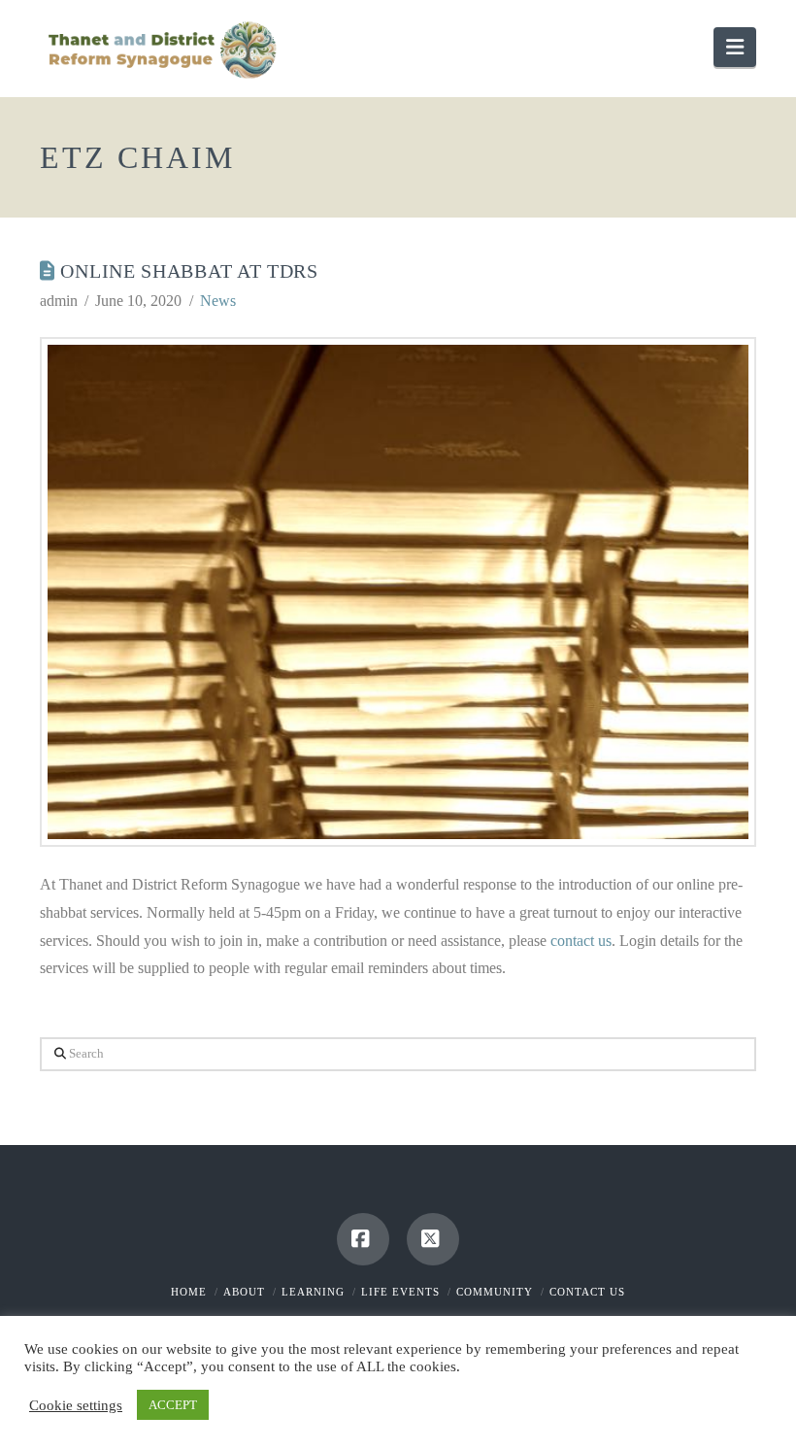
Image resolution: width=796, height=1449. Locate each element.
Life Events (400, 1291)
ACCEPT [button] (173, 1405)
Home (189, 1291)
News (218, 300)
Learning (313, 1291)
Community (494, 1291)
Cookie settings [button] (75, 1405)
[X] (433, 1239)
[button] (734, 47)
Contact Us (587, 1291)
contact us (581, 940)
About (244, 1291)
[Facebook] (363, 1239)
